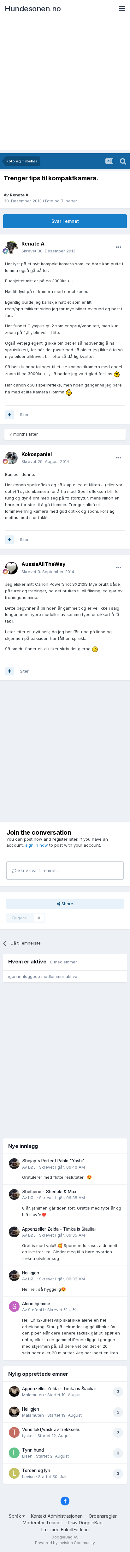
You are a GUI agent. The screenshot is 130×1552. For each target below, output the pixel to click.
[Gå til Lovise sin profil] (14, 1473)
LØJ (32, 1167)
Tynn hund (33, 1450)
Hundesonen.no (33, 8)
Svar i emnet (65, 221)
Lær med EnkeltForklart (65, 1529)
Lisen (27, 1456)
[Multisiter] (9, 414)
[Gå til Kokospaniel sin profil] (11, 458)
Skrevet (48, 250)
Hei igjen (30, 1272)
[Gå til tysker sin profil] (14, 1432)
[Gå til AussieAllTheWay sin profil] (11, 568)
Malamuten (33, 1394)
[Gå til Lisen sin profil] (14, 1453)
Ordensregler (103, 1516)
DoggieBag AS (65, 1537)
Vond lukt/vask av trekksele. (51, 1429)
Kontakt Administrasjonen (57, 1516)
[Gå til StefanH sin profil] (14, 1306)
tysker (28, 1435)
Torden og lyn (36, 1470)
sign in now (36, 845)
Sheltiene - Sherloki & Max (49, 1191)
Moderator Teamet (42, 1522)
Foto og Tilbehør (61, 200)
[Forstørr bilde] (117, 373)
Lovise (28, 1476)
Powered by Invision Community (65, 1542)
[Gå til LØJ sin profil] (14, 1163)
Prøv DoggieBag (85, 1522)
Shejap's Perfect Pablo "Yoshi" (53, 1160)
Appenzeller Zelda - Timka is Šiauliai (59, 1229)
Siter (24, 414)
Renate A (19, 194)
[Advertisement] (65, 85)
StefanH (36, 1309)
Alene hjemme (36, 1303)
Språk (15, 1516)
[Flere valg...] (118, 247)
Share (66, 903)
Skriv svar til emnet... (38, 870)
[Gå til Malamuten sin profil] (14, 1391)
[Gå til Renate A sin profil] (11, 247)
